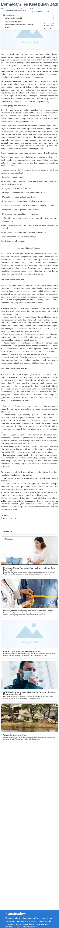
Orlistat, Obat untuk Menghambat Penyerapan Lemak (28, 611)
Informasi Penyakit (14, 18)
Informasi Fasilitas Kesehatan (19, 25)
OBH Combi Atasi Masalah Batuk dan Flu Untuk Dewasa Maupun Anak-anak (29, 693)
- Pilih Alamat (52, 24)
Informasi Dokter (13, 22)
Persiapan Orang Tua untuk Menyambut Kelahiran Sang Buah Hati (29, 569)
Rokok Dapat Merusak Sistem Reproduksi (22, 651)
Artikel (8, 27)
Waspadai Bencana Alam (14, 735)
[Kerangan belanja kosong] (8, 4)
